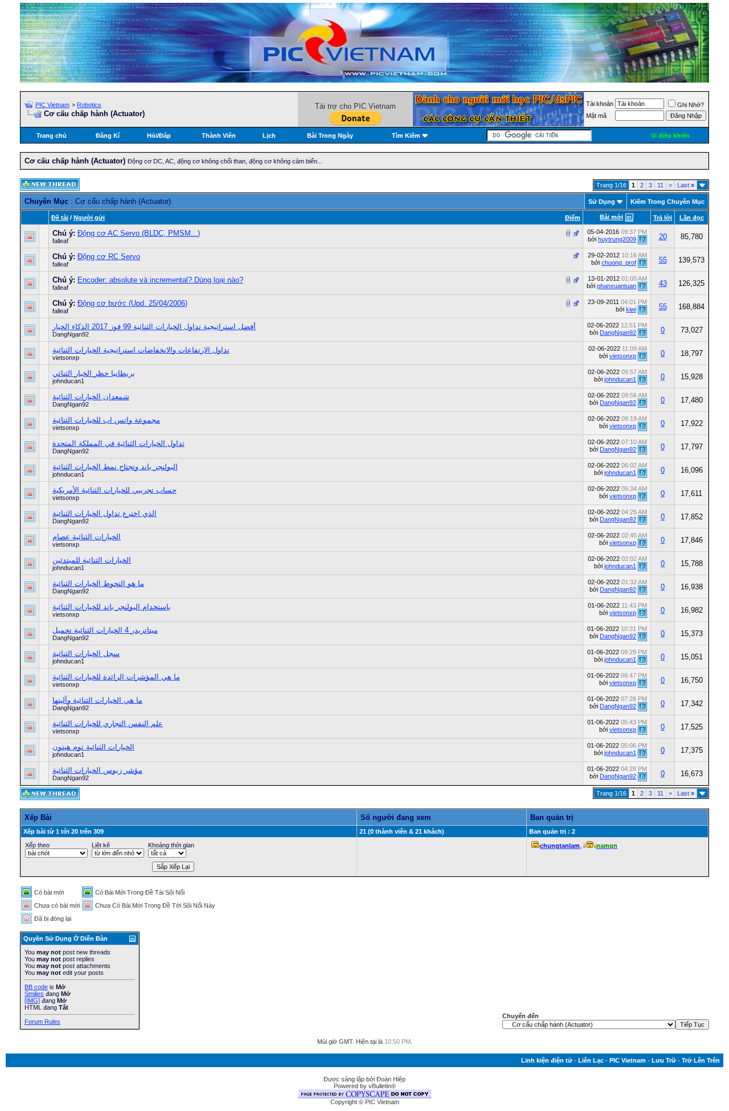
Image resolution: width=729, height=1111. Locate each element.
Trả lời (662, 217)
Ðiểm (572, 217)
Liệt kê (101, 845)
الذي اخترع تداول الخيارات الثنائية (104, 513)
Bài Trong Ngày (330, 135)
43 (663, 283)
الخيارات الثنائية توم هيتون (93, 747)
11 (660, 185)
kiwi (631, 309)
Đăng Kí (108, 135)
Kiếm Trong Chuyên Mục (667, 201)
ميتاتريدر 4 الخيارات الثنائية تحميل (105, 630)
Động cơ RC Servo (108, 256)
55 (663, 260)
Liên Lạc (591, 1060)
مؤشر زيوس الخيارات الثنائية (97, 770)
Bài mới (611, 217)
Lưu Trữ (664, 1060)
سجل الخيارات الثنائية (86, 653)
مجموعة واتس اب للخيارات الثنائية (106, 420)
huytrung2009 (617, 239)
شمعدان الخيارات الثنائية (90, 396)
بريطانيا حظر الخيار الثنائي (93, 373)
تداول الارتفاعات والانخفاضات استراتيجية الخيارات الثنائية (141, 350)
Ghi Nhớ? (690, 104)
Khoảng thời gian (171, 845)
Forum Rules (42, 1021)
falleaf (60, 240)
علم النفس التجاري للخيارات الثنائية (107, 723)
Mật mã (596, 115)
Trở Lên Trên (701, 1060)
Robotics (89, 104)
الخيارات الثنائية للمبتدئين (91, 560)
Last (685, 185)
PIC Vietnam (52, 104)
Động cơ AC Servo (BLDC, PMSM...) (138, 233)
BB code (36, 986)
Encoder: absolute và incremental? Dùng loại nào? (160, 280)
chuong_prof (618, 262)
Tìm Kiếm (406, 135)
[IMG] (32, 1000)
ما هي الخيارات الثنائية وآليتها (97, 700)
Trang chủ (51, 135)
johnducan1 (68, 381)
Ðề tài (59, 217)
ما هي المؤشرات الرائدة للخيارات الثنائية (116, 677)
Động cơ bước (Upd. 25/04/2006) (132, 303)
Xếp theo (37, 845)
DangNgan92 (70, 334)
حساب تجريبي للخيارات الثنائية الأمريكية (114, 490)
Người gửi (89, 217)
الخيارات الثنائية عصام (86, 536)
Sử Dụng (601, 201)
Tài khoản (599, 103)
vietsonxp (65, 357)
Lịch (269, 135)
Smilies (34, 993)
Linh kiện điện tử (546, 1060)
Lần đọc (691, 217)
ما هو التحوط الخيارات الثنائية (98, 583)
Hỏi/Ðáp (159, 135)
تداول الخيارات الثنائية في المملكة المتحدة (118, 443)
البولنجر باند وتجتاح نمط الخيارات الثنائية (115, 466)
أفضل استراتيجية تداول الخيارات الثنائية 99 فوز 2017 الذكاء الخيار (154, 326)
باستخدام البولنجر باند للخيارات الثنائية (111, 606)
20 (663, 236)
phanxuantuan (616, 285)
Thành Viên (219, 135)
